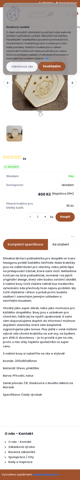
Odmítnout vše (22, 67)
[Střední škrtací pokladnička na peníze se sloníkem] (40, 83)
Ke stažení (61, 244)
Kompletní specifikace (25, 244)
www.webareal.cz (46, 474)
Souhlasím (52, 66)
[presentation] (8, 83)
